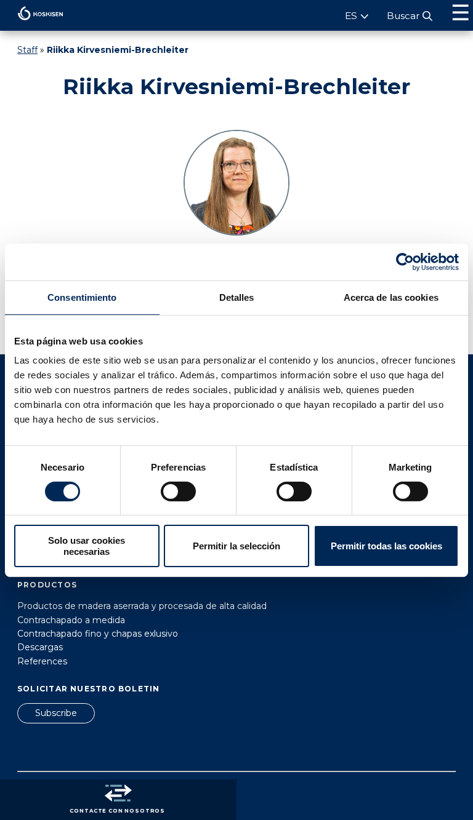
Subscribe (56, 712)
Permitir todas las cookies (386, 546)
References (42, 661)
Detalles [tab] (236, 297)
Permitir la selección (236, 546)
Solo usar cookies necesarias (86, 545)
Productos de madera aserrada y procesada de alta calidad (142, 605)
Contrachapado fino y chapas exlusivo (97, 633)
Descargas (40, 647)
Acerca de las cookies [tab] (391, 297)
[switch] (178, 491)
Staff (27, 49)
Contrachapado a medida (71, 620)
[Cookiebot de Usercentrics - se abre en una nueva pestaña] (405, 261)
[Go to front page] (31, 23)
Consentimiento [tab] (81, 297)
